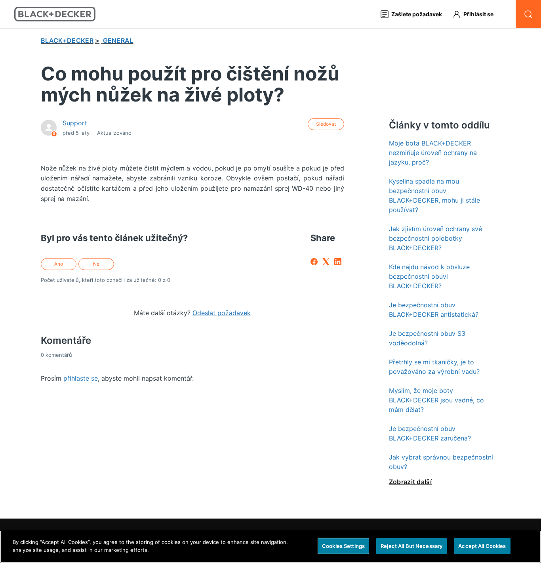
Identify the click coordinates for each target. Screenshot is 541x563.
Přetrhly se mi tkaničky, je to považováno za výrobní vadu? (434, 366)
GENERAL (118, 40)
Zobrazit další (410, 482)
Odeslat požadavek (221, 313)
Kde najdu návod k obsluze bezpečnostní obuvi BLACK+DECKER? (429, 276)
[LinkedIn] (337, 261)
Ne (96, 264)
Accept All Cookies (482, 546)
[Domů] (54, 14)
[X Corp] (326, 261)
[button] (476, 14)
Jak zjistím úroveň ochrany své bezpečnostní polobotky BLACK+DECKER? (435, 238)
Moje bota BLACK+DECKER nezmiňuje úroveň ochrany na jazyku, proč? (433, 152)
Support (75, 123)
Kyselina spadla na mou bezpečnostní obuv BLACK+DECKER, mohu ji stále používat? (434, 195)
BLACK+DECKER (67, 40)
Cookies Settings (343, 546)
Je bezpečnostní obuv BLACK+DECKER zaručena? (430, 433)
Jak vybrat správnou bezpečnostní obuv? (441, 462)
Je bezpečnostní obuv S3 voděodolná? (427, 338)
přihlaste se (80, 378)
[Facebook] (314, 261)
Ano (58, 264)
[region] (270, 546)
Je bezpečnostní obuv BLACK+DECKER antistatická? (433, 309)
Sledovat (326, 124)
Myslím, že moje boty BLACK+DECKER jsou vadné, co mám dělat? (436, 400)
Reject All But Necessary (411, 546)
